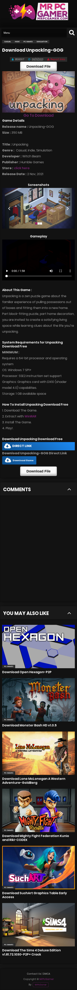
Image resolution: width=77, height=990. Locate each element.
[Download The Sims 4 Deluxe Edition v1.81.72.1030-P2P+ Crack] (38, 924)
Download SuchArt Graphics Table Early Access (34, 895)
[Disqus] (38, 551)
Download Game (23, 460)
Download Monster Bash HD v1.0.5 (29, 725)
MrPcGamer (41, 984)
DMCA (46, 973)
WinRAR (30, 416)
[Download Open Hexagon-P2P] (38, 646)
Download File (38, 66)
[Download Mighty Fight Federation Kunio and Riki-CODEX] (38, 810)
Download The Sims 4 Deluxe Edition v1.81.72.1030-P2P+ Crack (31, 952)
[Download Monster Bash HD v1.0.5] (38, 699)
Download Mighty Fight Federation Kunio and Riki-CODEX (35, 838)
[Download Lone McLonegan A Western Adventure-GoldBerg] (38, 753)
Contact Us (34, 973)
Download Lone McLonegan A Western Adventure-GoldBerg (33, 780)
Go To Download (38, 115)
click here (22, 168)
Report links (58, 59)
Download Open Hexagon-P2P (27, 672)
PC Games (8, 666)
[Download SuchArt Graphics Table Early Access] (38, 867)
